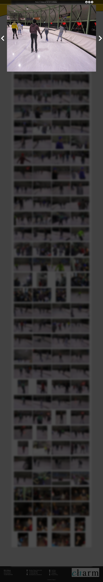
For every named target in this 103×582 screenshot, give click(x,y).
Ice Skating (54, 2)
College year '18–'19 (45, 2)
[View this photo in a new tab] (89, 2)
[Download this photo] (86, 2)
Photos (37, 2)
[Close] (92, 2)
